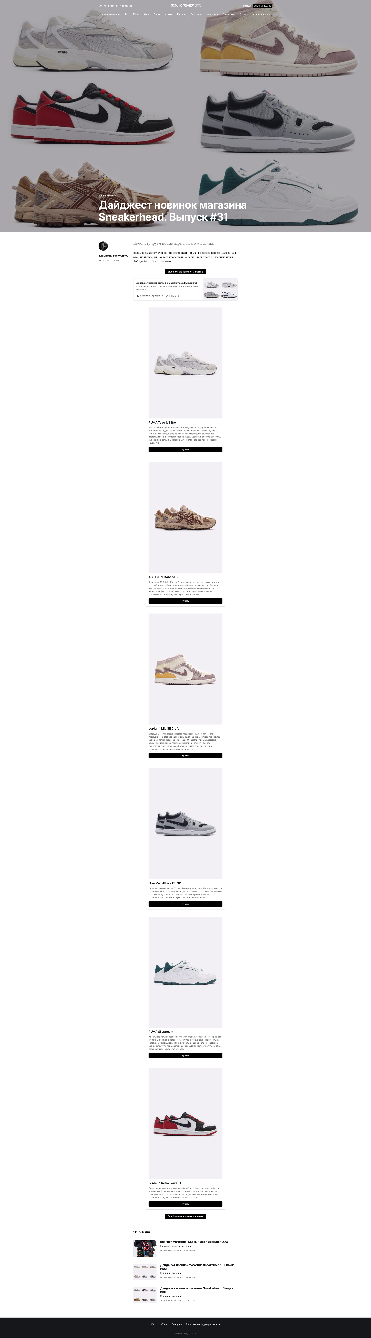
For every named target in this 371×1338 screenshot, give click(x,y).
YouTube (163, 1324)
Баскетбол (196, 14)
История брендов (261, 14)
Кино (146, 14)
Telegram (176, 1324)
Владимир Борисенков (113, 255)
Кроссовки (212, 14)
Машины (181, 14)
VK (152, 1324)
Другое (243, 14)
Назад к (257, 5)
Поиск (187, 17)
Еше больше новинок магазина (185, 271)
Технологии (228, 14)
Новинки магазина (110, 14)
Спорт (156, 14)
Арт (127, 14)
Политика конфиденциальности (203, 1324)
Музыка (169, 14)
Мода (136, 14)
